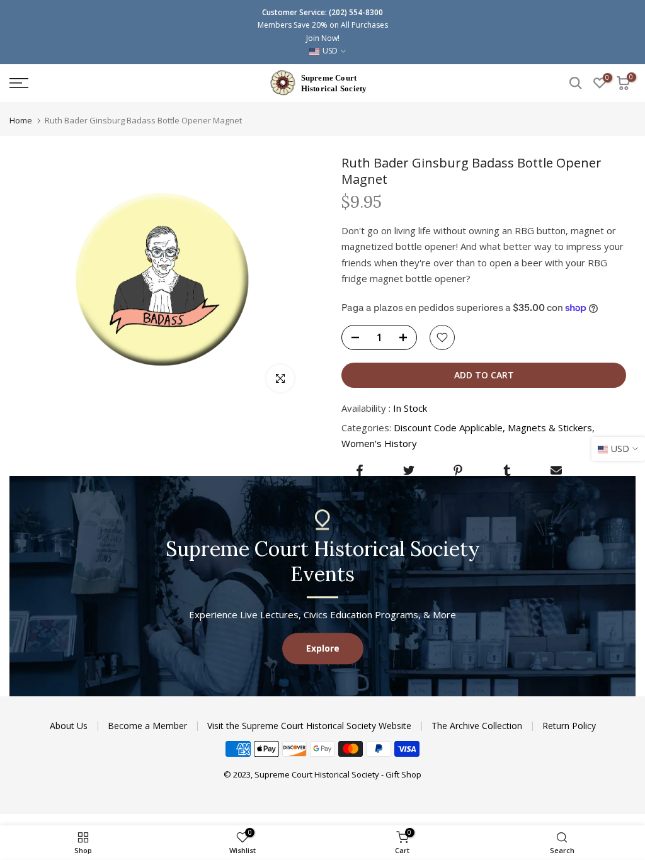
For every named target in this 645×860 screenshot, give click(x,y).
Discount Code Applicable (448, 427)
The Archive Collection (478, 726)
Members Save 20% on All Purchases (323, 25)
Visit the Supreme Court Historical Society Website (310, 726)
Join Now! (323, 38)
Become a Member (149, 726)
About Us (70, 726)
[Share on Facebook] (359, 470)
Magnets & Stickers (550, 427)
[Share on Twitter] (408, 470)
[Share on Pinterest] (458, 470)
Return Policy (569, 726)
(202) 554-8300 (356, 12)
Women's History (379, 443)
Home (20, 120)
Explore (323, 648)
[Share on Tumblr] (507, 470)
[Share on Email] (556, 470)
